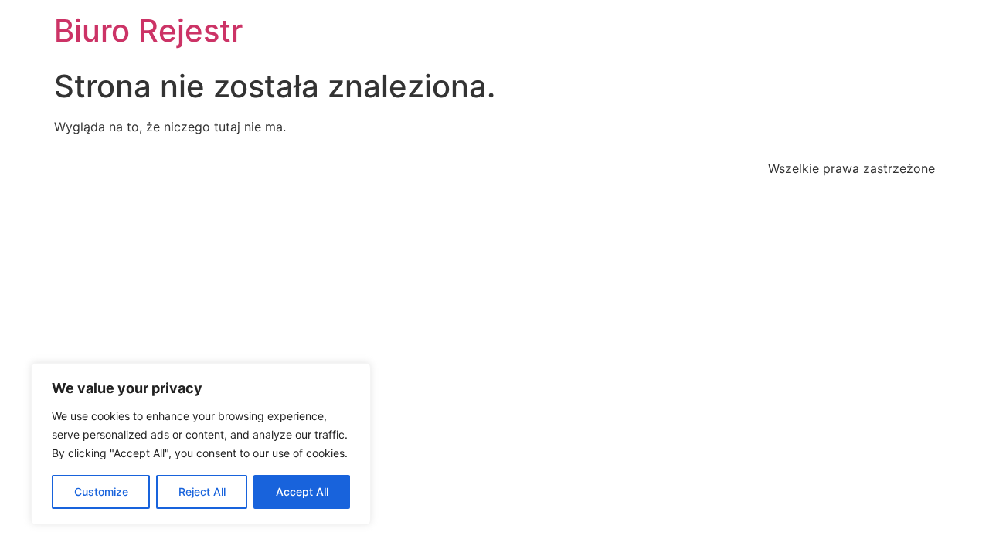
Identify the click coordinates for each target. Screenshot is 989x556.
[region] (201, 444)
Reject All (202, 491)
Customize (101, 491)
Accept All (302, 491)
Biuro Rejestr (148, 30)
